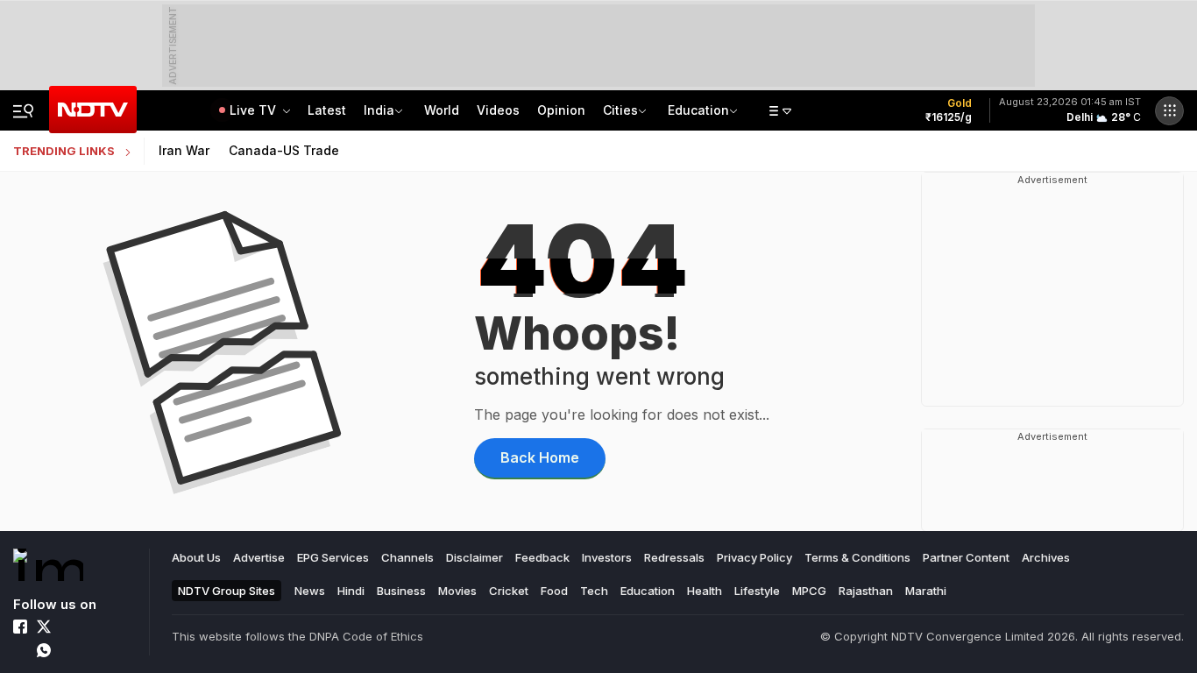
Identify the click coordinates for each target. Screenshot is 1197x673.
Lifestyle (757, 591)
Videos (498, 110)
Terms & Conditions (857, 557)
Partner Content (966, 557)
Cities (620, 110)
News (309, 591)
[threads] (67, 650)
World (441, 110)
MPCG (809, 591)
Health (704, 591)
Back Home (539, 457)
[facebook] (20, 627)
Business (401, 591)
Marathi (925, 591)
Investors (607, 557)
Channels (407, 557)
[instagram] (67, 627)
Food (554, 591)
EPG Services (333, 557)
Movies (457, 591)
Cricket (508, 591)
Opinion (561, 110)
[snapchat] (91, 650)
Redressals (674, 557)
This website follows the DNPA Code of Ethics (297, 636)
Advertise (259, 557)
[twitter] (44, 627)
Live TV (255, 110)
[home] (48, 565)
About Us (196, 557)
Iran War (184, 150)
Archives (1046, 557)
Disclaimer (474, 557)
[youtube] (20, 650)
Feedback (542, 557)
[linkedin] (91, 627)
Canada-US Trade (284, 150)
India (379, 110)
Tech (594, 591)
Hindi (351, 591)
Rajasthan (866, 591)
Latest (327, 110)
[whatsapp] (44, 650)
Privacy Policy (754, 557)
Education (698, 110)
